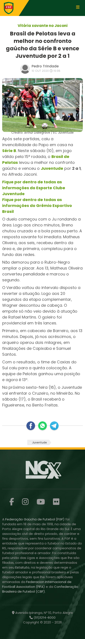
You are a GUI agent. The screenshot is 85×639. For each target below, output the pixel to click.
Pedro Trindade (45, 66)
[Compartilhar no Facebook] (30, 425)
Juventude (52, 168)
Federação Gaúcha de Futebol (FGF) (35, 519)
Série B (9, 150)
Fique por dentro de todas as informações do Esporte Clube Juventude (33, 187)
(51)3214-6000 (44, 618)
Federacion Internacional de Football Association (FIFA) (36, 584)
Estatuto (22, 567)
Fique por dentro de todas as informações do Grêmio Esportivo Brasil (37, 205)
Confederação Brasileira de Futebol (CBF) (40, 589)
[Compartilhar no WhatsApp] (42, 425)
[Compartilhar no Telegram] (54, 425)
